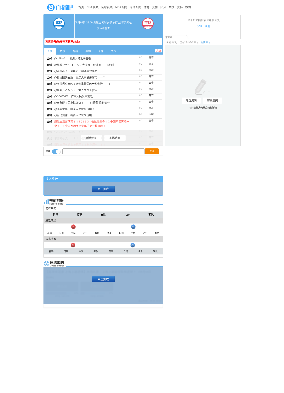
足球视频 (107, 7)
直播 (50, 51)
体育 (147, 7)
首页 (81, 7)
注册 (207, 26)
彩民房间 (115, 137)
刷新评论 (205, 42)
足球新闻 (135, 7)
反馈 (158, 50)
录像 (101, 51)
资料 (180, 7)
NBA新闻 (121, 7)
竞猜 (155, 7)
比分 (163, 7)
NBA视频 (93, 7)
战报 (113, 51)
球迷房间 (91, 137)
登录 (200, 26)
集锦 (88, 51)
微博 (188, 7)
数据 (171, 7)
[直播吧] (59, 12)
